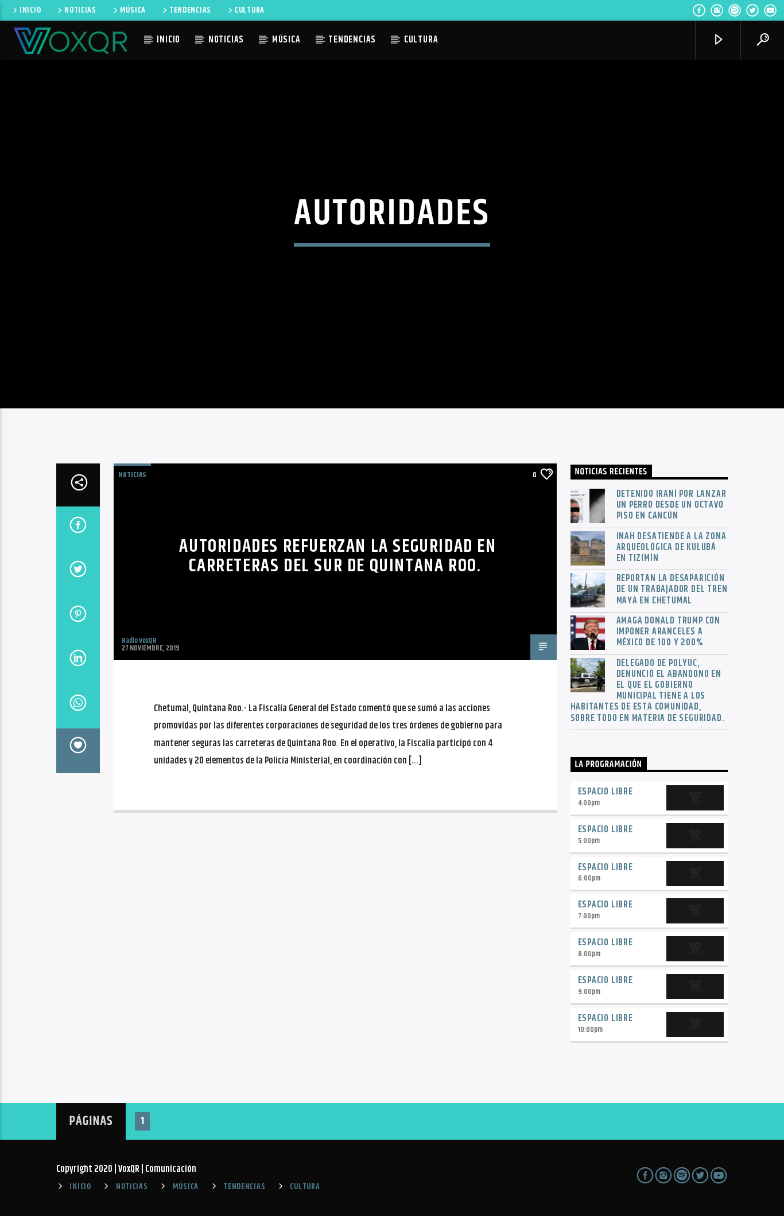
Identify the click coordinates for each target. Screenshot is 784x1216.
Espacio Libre (605, 792)
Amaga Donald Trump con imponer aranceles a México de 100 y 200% (668, 632)
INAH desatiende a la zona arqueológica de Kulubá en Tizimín (671, 547)
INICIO (30, 10)
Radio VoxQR (139, 640)
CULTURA (250, 10)
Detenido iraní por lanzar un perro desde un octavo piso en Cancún (671, 505)
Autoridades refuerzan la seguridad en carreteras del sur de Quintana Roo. (337, 556)
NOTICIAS (80, 10)
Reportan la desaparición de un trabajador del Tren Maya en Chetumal (672, 589)
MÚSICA (133, 10)
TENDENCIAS (190, 10)
